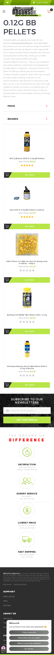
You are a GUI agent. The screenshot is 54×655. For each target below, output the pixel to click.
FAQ (5, 601)
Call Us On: (7, 584)
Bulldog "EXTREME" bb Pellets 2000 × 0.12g (27, 315)
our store (42, 3)
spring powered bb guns (22, 43)
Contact (7, 605)
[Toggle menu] (6, 11)
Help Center (9, 596)
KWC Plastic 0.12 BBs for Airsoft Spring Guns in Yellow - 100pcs (27, 262)
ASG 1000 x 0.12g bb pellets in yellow (27, 210)
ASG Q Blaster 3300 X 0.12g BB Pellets (27, 158)
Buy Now (29, 175)
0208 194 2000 (20, 584)
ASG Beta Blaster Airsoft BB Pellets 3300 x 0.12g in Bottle (27, 367)
